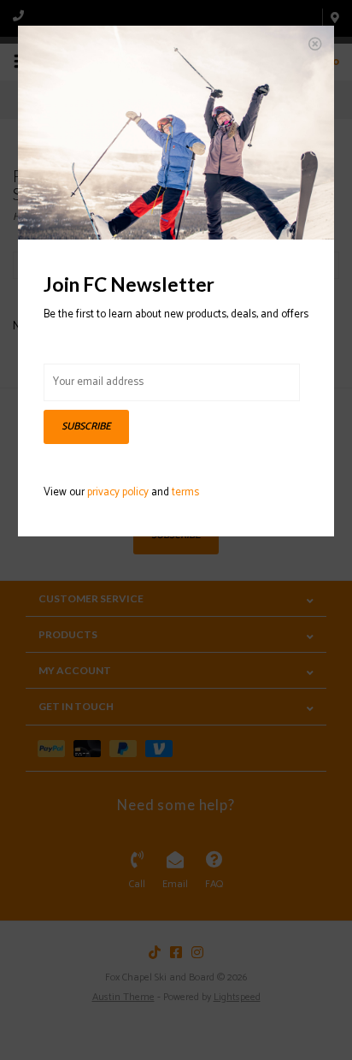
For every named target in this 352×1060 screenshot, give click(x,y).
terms (185, 492)
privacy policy (118, 492)
